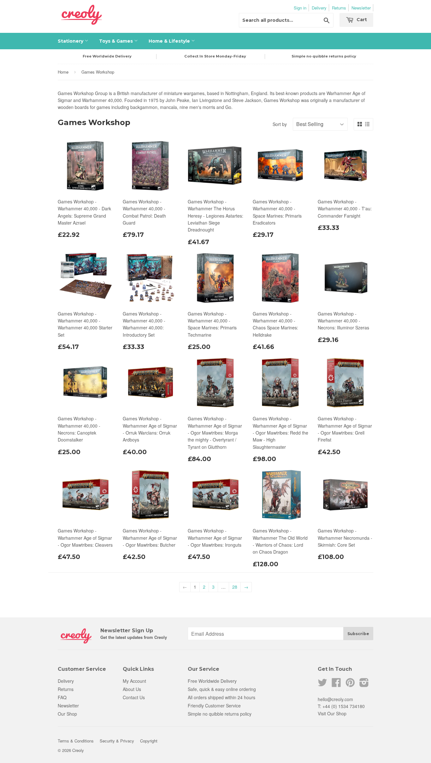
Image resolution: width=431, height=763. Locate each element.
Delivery (319, 8)
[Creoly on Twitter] (322, 684)
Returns (339, 8)
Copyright (148, 741)
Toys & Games (116, 41)
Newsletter (361, 8)
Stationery (71, 41)
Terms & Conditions (76, 741)
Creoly (78, 750)
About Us (132, 689)
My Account (134, 681)
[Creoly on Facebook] (336, 684)
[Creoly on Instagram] (364, 684)
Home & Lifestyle (170, 41)
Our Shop (67, 714)
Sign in (300, 8)
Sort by (280, 124)
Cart (361, 19)
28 (234, 587)
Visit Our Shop (332, 713)
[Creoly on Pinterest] (350, 684)
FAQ (62, 697)
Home (63, 72)
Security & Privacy (117, 741)
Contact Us (134, 697)
